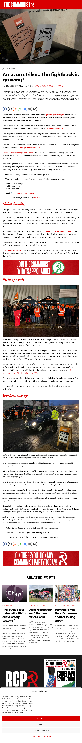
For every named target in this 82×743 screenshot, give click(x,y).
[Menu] (76, 4)
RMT (15, 605)
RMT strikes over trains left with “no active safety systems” (14, 615)
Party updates (45, 605)
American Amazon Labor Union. (31, 501)
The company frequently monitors (58, 231)
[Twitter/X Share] (10, 109)
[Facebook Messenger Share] (25, 109)
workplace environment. (30, 148)
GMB (37, 86)
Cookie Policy (35, 736)
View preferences (41, 730)
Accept (41, 719)
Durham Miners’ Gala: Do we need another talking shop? (66, 615)
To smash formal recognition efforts (18, 153)
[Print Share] (35, 109)
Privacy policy (46, 736)
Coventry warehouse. (55, 129)
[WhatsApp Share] (20, 109)
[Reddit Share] (15, 109)
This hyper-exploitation (13, 250)
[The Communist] (19, 6)
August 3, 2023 (38, 198)
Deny (41, 725)
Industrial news (46, 86)
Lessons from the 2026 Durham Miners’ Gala (40, 613)
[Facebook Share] (5, 109)
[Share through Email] (30, 109)
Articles (60, 86)
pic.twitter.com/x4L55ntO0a (24, 193)
